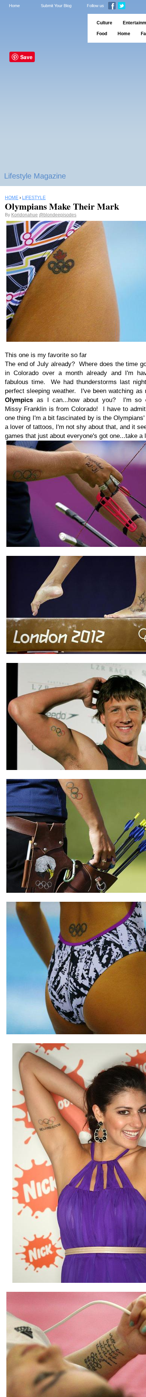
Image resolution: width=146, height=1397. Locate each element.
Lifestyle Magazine (35, 176)
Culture (104, 22)
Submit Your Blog (56, 5)
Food (102, 33)
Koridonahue (24, 214)
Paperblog (41, 28)
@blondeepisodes (57, 214)
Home (14, 5)
